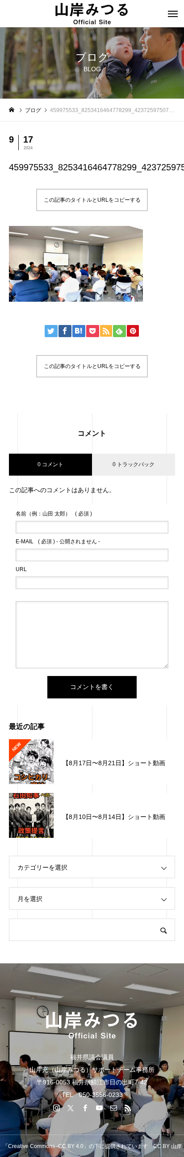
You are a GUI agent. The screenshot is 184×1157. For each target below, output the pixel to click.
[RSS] (127, 1107)
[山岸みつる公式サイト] (92, 13)
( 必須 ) (54, 513)
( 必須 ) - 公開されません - (58, 541)
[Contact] (113, 1107)
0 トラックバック (134, 464)
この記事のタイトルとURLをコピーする (92, 200)
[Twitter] (70, 1107)
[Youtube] (99, 1107)
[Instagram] (56, 1107)
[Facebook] (84, 1107)
